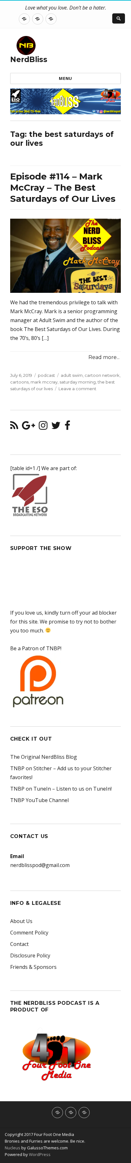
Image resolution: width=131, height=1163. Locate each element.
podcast (46, 375)
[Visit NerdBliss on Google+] (28, 427)
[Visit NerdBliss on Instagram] (43, 427)
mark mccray (44, 381)
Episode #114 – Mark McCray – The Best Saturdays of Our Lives (62, 187)
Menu (65, 78)
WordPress (39, 1154)
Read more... (104, 357)
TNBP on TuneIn (30, 788)
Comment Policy (29, 932)
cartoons (19, 381)
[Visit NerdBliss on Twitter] (56, 427)
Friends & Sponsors (33, 966)
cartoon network (102, 375)
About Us (21, 921)
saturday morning (77, 381)
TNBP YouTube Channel (39, 800)
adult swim (72, 375)
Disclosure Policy (30, 955)
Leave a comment (77, 388)
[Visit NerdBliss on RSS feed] (14, 427)
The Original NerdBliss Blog (43, 756)
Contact (19, 944)
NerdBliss (28, 59)
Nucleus (12, 1148)
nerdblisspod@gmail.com (40, 865)
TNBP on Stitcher (31, 768)
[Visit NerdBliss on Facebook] (67, 427)
